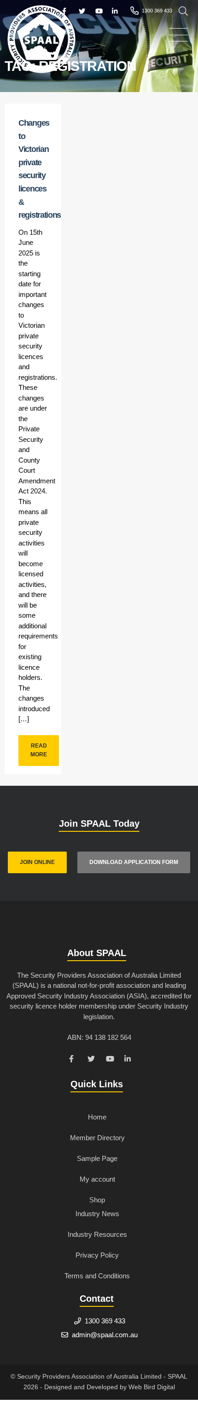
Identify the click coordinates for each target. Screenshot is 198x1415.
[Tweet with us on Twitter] (92, 1060)
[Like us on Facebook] (73, 1060)
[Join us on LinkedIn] (129, 1060)
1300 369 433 (105, 1321)
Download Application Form (133, 862)
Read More (38, 750)
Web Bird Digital (151, 1387)
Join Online (37, 862)
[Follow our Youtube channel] (110, 1060)
